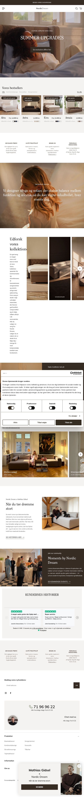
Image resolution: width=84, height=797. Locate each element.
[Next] (80, 454)
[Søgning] (76, 8)
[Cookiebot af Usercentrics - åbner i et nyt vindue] (71, 373)
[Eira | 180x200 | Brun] (53, 105)
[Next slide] (79, 268)
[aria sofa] (35, 454)
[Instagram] (5, 693)
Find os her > (52, 154)
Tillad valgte (42, 422)
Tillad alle (68, 422)
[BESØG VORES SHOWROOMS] (42, 3)
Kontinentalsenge (12, 92)
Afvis (15, 422)
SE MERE (39, 787)
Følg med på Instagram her (11, 428)
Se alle (79, 92)
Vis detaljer (73, 416)
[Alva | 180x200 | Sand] (10, 105)
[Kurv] (81, 8)
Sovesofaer (23, 92)
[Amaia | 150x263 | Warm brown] (74, 105)
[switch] (32, 408)
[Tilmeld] (77, 685)
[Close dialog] (79, 766)
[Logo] (42, 8)
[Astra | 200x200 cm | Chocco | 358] (31, 105)
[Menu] (3, 8)
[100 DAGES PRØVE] (11, 149)
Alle (3, 92)
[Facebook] (10, 693)
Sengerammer (32, 92)
